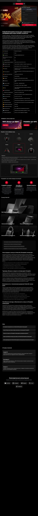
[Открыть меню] (14, 4)
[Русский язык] (24, 4)
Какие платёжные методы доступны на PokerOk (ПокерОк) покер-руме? (17, 336)
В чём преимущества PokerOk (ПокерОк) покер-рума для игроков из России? (18, 339)
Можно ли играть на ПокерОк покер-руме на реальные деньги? (15, 333)
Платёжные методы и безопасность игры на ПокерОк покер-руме (15, 248)
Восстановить (29, 9)
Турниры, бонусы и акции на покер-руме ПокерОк (12, 244)
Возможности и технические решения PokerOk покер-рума (14, 246)
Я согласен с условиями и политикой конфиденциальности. (28, 23)
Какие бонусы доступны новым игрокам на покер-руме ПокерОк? (16, 330)
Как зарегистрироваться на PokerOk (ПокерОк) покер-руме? (15, 326)
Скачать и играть (19, 3)
